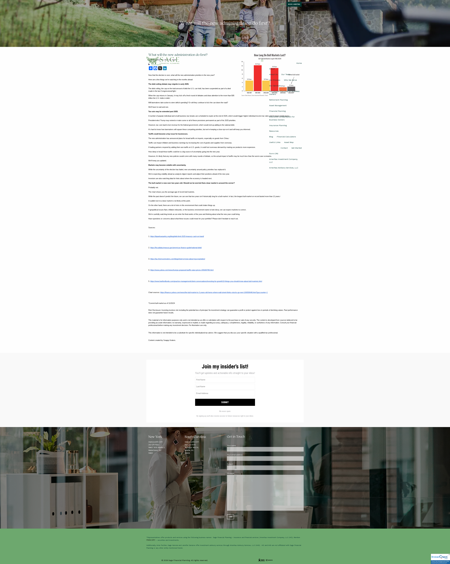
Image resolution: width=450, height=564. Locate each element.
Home (299, 63)
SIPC (153, 540)
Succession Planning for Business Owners (284, 92)
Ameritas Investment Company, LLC (283, 160)
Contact (284, 148)
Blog (271, 137)
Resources (274, 131)
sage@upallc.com (155, 442)
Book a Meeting (294, 4)
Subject (238, 464)
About (272, 69)
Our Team (285, 74)
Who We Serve (290, 80)
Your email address (243, 455)
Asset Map (289, 142)
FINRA (148, 540)
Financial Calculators (286, 137)
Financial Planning (277, 111)
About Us (273, 74)
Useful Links (274, 142)
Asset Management (278, 105)
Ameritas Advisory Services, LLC (283, 168)
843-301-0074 (190, 445)
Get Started (296, 148)
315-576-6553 (153, 445)
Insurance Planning (278, 125)
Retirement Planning (278, 100)
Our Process (274, 80)
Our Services (275, 86)
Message (239, 473)
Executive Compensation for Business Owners (282, 118)
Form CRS (273, 153)
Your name (240, 446)
